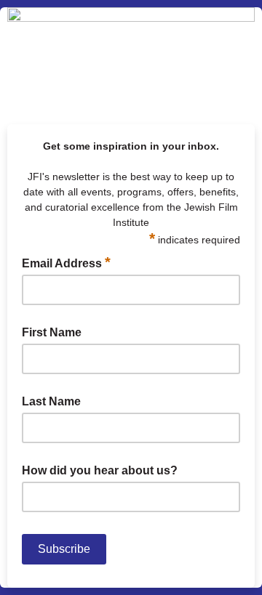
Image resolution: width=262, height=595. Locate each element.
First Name (52, 332)
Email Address (66, 262)
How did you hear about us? (100, 470)
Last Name (51, 401)
